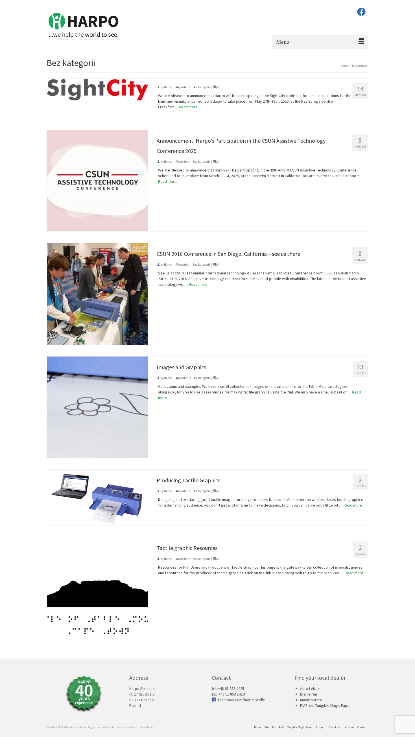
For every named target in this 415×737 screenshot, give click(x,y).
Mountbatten (311, 699)
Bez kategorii (201, 87)
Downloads (335, 727)
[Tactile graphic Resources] (97, 588)
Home (257, 727)
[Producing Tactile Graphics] (97, 497)
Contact (362, 727)
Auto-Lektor (310, 688)
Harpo (168, 87)
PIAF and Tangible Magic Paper (325, 705)
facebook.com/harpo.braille (241, 699)
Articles (349, 727)
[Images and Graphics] (97, 407)
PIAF (281, 727)
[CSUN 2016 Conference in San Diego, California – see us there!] (97, 293)
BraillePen (308, 694)
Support (320, 727)
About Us (270, 727)
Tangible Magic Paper (299, 727)
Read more (188, 106)
